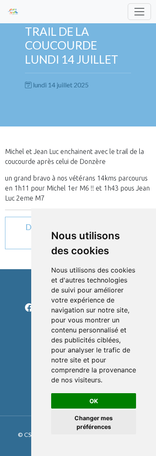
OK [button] (93, 400)
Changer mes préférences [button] (93, 422)
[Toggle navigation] (139, 11)
